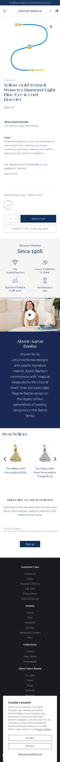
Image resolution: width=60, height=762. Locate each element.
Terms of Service (30, 598)
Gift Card (30, 588)
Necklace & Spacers (30, 632)
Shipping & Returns (30, 583)
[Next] (54, 459)
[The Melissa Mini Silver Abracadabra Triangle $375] (44, 453)
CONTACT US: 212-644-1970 (30, 228)
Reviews (30, 695)
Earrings (30, 627)
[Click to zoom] (51, 26)
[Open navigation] (8, 11)
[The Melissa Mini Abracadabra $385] (15, 453)
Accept (30, 737)
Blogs (30, 685)
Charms (30, 651)
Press (30, 680)
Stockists (30, 690)
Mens (30, 637)
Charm (30, 612)
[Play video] (30, 315)
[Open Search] (50, 11)
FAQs (30, 578)
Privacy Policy (43, 729)
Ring (30, 617)
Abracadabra (30, 661)
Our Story (30, 675)
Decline (30, 746)
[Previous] (5, 459)
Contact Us (30, 573)
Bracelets (30, 622)
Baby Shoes (30, 656)
